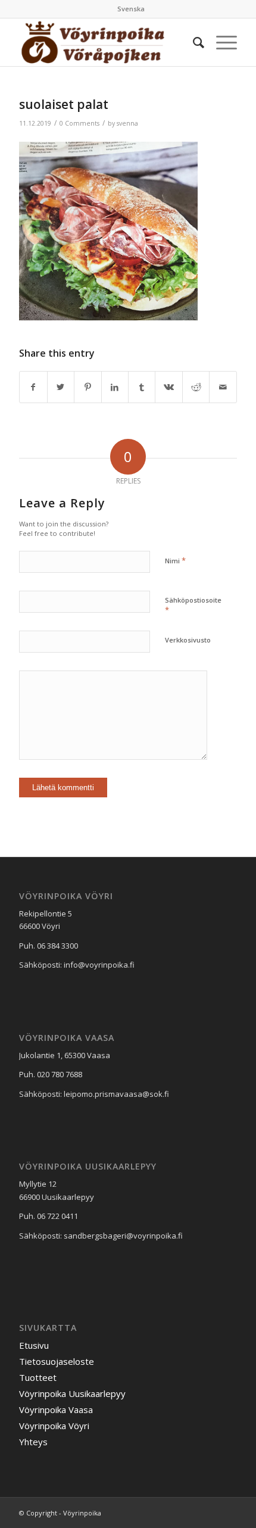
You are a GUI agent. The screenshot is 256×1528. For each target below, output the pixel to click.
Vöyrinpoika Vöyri (54, 1426)
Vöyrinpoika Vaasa (56, 1409)
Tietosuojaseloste (56, 1361)
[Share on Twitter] (61, 387)
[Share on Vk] (168, 387)
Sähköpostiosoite (193, 605)
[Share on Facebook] (33, 387)
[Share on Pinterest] (87, 387)
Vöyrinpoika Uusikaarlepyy (72, 1393)
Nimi (175, 560)
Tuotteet (38, 1377)
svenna (127, 123)
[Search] (192, 42)
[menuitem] (131, 9)
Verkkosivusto (188, 639)
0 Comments (79, 123)
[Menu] (220, 42)
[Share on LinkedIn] (115, 387)
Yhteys (33, 1442)
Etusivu (34, 1345)
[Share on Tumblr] (142, 387)
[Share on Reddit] (196, 387)
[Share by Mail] (223, 387)
